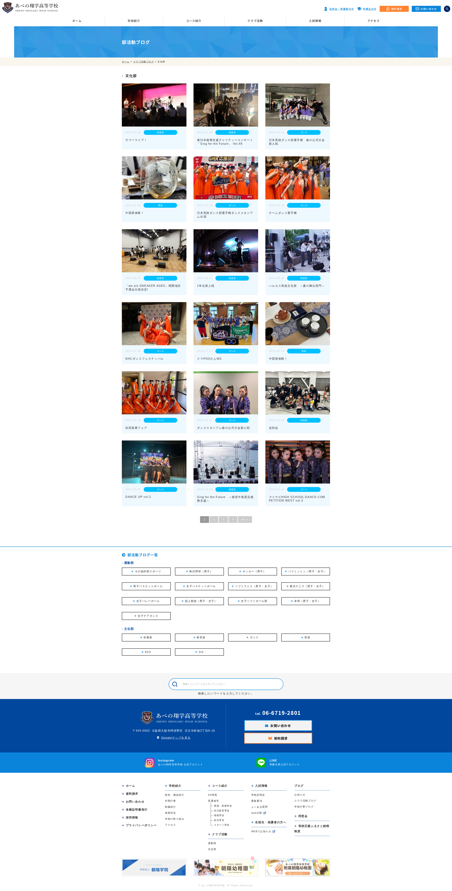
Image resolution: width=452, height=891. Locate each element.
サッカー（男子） (254, 571)
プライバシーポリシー (141, 825)
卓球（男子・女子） (307, 600)
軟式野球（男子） (201, 571)
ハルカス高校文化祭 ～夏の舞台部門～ (297, 285)
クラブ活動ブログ (305, 800)
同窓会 (303, 816)
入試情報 (315, 21)
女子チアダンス (148, 615)
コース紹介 (193, 21)
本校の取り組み (174, 818)
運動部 (129, 563)
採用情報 (132, 817)
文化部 (129, 629)
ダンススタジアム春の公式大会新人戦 (223, 427)
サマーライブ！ (136, 140)
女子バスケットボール (201, 586)
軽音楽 (160, 132)
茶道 (160, 205)
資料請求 (281, 738)
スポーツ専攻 (222, 825)
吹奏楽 (148, 637)
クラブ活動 (255, 21)
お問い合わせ (280, 725)
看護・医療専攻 (223, 806)
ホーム (77, 21)
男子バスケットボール (148, 586)
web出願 (256, 812)
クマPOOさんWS (209, 358)
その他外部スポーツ (148, 571)
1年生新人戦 (206, 285)
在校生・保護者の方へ (270, 822)
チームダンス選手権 (283, 212)
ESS (148, 651)
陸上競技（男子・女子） (201, 600)
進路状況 (170, 812)
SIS (201, 651)
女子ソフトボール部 (254, 600)
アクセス (373, 21)
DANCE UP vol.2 (138, 496)
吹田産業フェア (136, 427)
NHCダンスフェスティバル (144, 358)
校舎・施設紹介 (174, 794)
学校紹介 (134, 21)
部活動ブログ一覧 (142, 554)
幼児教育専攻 (222, 810)
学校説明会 (258, 794)
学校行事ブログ (304, 806)
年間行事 (170, 800)
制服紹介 (170, 806)
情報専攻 (219, 815)
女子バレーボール (148, 600)
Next (245, 519)
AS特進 (212, 794)
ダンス (304, 132)
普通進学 (213, 800)
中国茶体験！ (134, 212)
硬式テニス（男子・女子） (307, 586)
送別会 (273, 427)
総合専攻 (219, 820)
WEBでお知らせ (261, 831)
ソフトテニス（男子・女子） (254, 586)
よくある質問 (259, 806)
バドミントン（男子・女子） (307, 571)
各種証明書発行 (137, 809)
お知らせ (299, 794)
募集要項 (256, 800)
